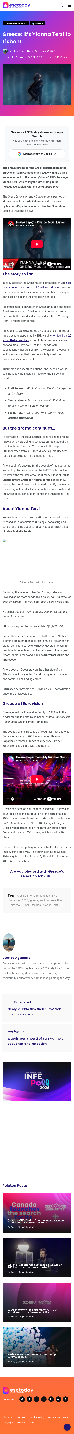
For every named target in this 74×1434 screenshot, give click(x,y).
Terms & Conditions (58, 1417)
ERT (54, 895)
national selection (51, 900)
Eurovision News (17, 23)
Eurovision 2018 (18, 900)
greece (34, 900)
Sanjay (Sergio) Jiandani (22, 1227)
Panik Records (32, 905)
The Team (21, 1417)
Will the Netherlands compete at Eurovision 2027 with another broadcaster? (35, 1266)
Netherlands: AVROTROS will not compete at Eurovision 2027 (36, 1356)
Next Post (13, 1031)
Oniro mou (15, 905)
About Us (7, 1417)
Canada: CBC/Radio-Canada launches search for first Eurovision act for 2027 (37, 1221)
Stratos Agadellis (16, 957)
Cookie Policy (37, 1417)
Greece (38, 23)
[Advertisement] (37, 1143)
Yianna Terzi (50, 905)
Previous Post (22, 1002)
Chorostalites (42, 895)
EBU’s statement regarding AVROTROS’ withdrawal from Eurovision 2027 (32, 1311)
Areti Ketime (24, 895)
